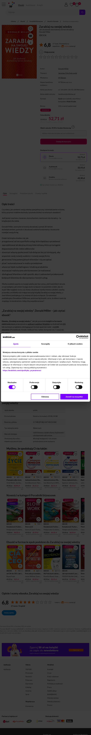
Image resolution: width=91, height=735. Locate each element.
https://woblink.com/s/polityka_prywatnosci (22, 370)
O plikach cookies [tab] (75, 344)
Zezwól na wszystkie (74, 397)
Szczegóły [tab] (45, 344)
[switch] (34, 387)
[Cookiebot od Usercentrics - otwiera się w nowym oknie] (78, 337)
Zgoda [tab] (15, 344)
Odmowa (45, 397)
